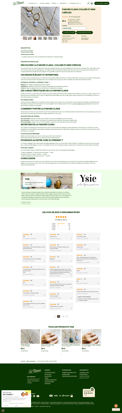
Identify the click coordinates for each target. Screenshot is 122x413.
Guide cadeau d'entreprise (83, 402)
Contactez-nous (84, 372)
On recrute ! (48, 374)
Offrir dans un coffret (84, 32)
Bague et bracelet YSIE (47, 345)
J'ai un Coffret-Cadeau (102, 3)
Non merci (6, 405)
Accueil (23, 361)
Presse (46, 378)
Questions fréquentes (51, 380)
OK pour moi (26, 405)
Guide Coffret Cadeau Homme (70, 402)
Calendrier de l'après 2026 (67, 403)
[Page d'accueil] (18, 3)
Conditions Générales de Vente (33, 402)
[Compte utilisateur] (88, 3)
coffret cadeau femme (78, 104)
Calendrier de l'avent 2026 (55, 403)
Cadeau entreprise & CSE (69, 372)
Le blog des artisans (44, 403)
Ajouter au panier (68, 32)
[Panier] (91, 3)
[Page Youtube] (38, 396)
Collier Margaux (25, 345)
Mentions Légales (45, 402)
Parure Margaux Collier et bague (91, 345)
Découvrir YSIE (26, 203)
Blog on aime (36, 403)
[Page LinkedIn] (34, 396)
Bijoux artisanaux (85, 38)
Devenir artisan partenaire (69, 376)
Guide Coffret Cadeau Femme (56, 402)
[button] (58, 38)
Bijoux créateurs (84, 39)
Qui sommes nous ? (50, 372)
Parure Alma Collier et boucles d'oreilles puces (71, 345)
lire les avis (77, 17)
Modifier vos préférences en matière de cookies (84, 403)
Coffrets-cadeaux (45, 3)
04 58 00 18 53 (83, 374)
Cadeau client (66, 374)
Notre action (48, 376)
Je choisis (16, 405)
